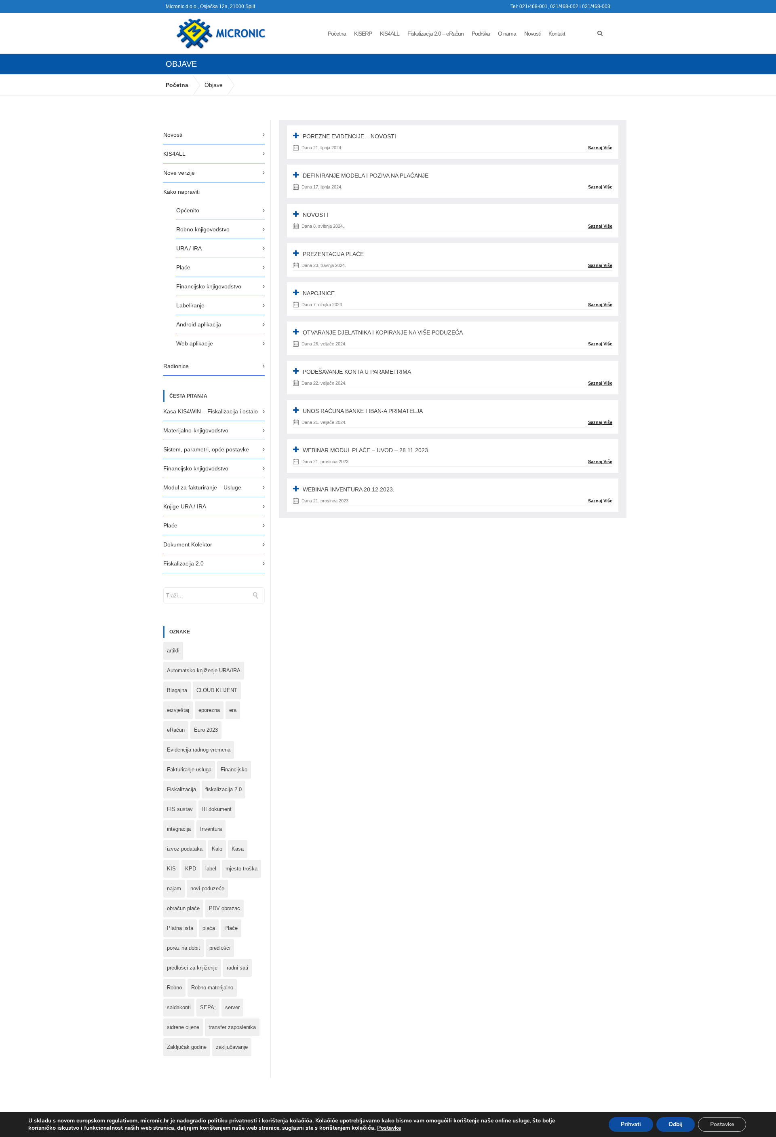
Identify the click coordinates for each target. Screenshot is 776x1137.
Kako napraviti (181, 191)
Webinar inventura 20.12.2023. (348, 489)
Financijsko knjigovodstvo (208, 286)
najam (174, 888)
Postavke (389, 1128)
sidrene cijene (183, 1027)
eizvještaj (178, 710)
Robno (174, 988)
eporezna (209, 710)
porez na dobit (183, 948)
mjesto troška (241, 869)
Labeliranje (190, 305)
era (232, 710)
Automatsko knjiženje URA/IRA (203, 670)
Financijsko (234, 769)
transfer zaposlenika (232, 1027)
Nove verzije (179, 172)
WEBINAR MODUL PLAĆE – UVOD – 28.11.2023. (366, 450)
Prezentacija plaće (333, 254)
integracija (179, 829)
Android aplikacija (198, 324)
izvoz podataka (184, 849)
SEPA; (208, 1007)
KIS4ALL (389, 33)
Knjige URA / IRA (184, 506)
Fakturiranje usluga (189, 769)
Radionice (176, 366)
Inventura (211, 829)
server (232, 1007)
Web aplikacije (194, 343)
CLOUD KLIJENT (216, 690)
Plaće (183, 267)
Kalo (217, 849)
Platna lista (180, 928)
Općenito (187, 210)
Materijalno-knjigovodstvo (195, 430)
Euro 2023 (206, 730)
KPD (190, 869)
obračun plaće (183, 908)
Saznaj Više (600, 147)
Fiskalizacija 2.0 (183, 563)
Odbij (675, 1124)
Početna (337, 33)
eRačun (176, 730)
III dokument (217, 809)
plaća (208, 928)
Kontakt (556, 33)
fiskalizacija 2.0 (223, 789)
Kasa (238, 849)
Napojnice (319, 293)
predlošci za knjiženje (192, 968)
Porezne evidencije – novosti (349, 136)
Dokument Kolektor (187, 544)
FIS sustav (180, 809)
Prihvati (631, 1124)
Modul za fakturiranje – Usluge (202, 487)
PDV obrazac (224, 908)
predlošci (219, 948)
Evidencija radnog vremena (198, 750)
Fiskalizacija (181, 789)
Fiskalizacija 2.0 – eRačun (435, 33)
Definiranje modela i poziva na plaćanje (365, 175)
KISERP (363, 33)
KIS (171, 869)
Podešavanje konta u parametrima (357, 371)
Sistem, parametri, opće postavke (206, 449)
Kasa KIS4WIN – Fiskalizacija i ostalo (210, 411)
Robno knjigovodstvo (203, 229)
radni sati (237, 968)
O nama (507, 33)
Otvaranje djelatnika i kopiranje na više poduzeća (383, 332)
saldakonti (179, 1007)
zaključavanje (232, 1047)
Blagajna (177, 690)
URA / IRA (189, 248)
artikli (173, 651)
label (210, 869)
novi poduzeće (207, 888)
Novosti (532, 33)
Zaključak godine (187, 1047)
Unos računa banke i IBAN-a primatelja (363, 411)
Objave (214, 85)
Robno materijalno (212, 988)
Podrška (481, 33)
